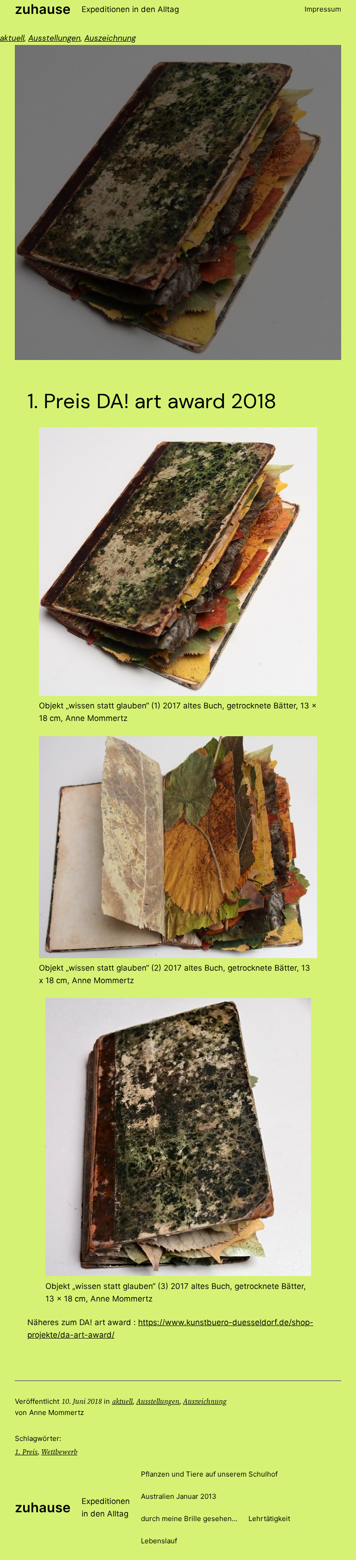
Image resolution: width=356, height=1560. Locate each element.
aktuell (12, 38)
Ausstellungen (54, 38)
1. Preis (26, 1452)
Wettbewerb (59, 1452)
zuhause (42, 9)
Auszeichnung (110, 38)
